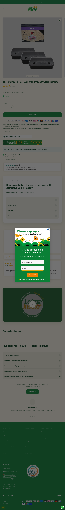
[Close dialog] (48, 229)
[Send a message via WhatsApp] (62, 507)
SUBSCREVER (32, 275)
